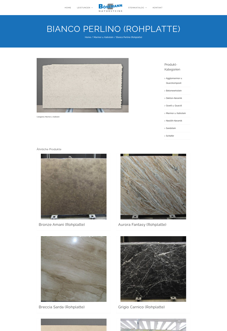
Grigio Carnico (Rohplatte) (141, 307)
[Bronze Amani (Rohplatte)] (74, 186)
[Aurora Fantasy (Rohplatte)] (153, 186)
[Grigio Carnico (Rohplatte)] (153, 269)
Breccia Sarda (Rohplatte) (62, 307)
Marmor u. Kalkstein (52, 117)
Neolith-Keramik (174, 120)
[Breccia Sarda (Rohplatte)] (74, 269)
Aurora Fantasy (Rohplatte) (142, 224)
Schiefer (170, 136)
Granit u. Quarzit (174, 105)
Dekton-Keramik (174, 98)
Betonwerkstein (174, 90)
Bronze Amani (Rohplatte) (62, 224)
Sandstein (171, 128)
